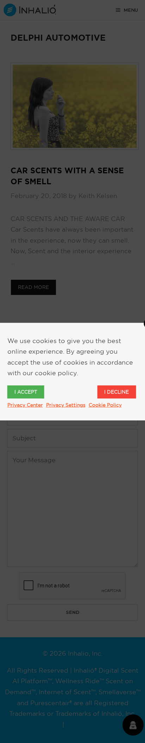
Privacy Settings (66, 405)
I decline (116, 392)
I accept (25, 392)
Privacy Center (25, 405)
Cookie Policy (105, 405)
